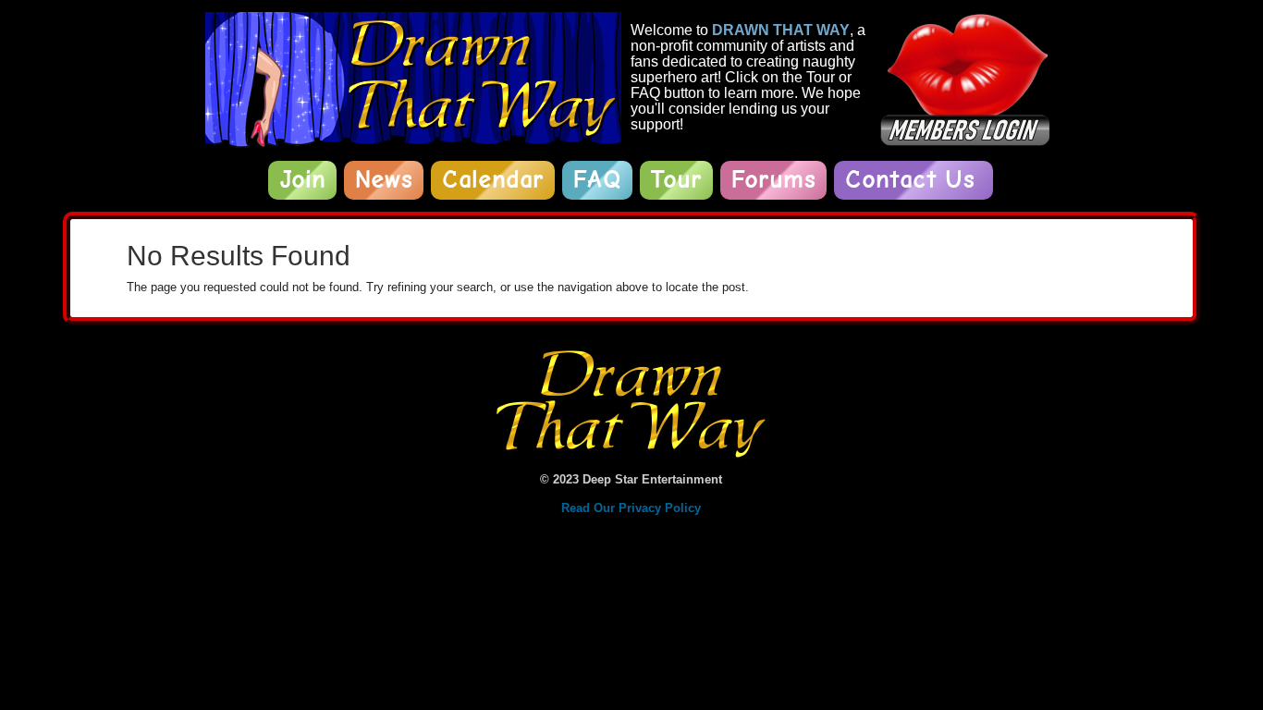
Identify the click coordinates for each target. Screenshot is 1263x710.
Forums (773, 179)
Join (302, 179)
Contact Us (910, 179)
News (383, 179)
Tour (676, 179)
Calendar (493, 179)
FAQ (597, 179)
